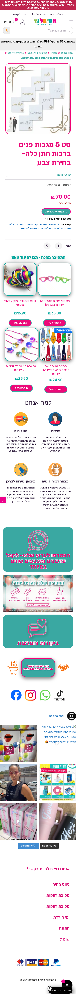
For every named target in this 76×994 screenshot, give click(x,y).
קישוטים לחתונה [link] (30, 228)
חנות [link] (54, 53)
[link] (3, 500)
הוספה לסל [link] (54, 322)
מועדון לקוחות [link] (20, 14)
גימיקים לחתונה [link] (33, 224)
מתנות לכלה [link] (64, 228)
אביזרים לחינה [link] (16, 53)
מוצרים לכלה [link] (16, 224)
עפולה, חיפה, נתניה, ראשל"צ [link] (48, 14)
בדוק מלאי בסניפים (56, 211)
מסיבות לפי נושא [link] (37, 53)
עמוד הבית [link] (67, 53)
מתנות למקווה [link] (48, 228)
